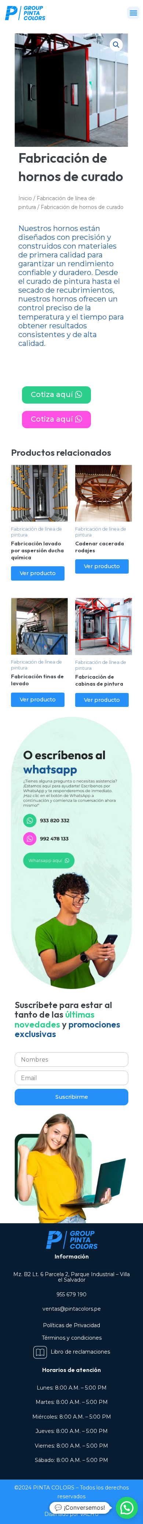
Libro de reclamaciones (80, 1351)
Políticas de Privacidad (71, 1325)
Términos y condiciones (72, 1338)
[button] (133, 13)
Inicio (25, 198)
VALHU (89, 1514)
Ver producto (38, 573)
